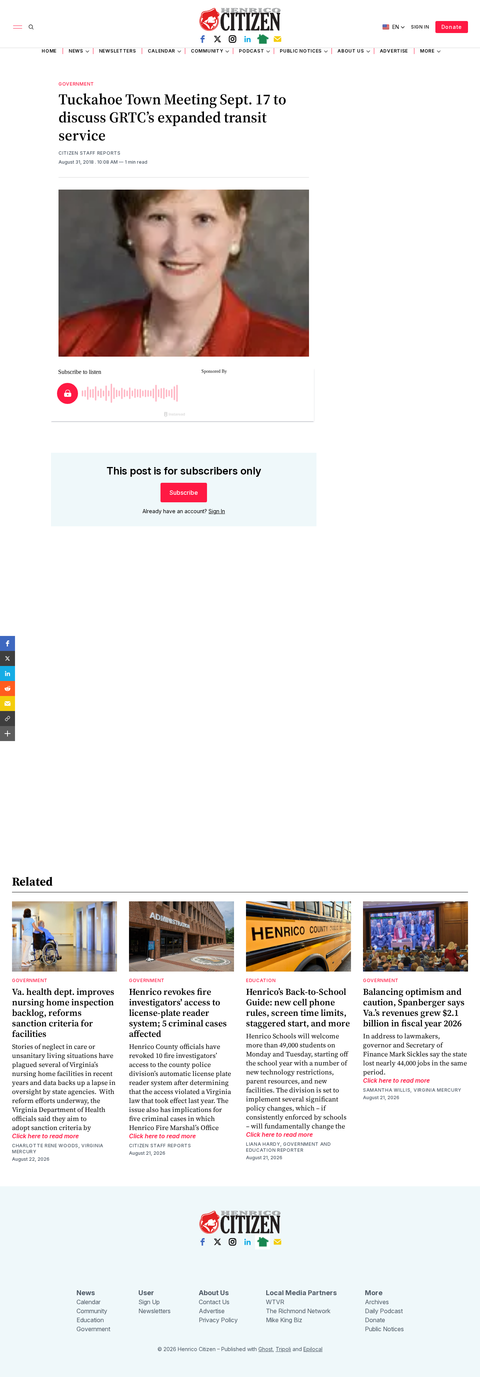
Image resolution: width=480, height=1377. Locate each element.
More (427, 51)
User (146, 1293)
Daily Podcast (384, 1311)
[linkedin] (247, 39)
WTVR (275, 1302)
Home (49, 51)
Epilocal (312, 1349)
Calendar (161, 51)
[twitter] (217, 39)
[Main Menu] (17, 27)
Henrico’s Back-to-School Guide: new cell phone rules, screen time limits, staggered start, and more (298, 1007)
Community (207, 51)
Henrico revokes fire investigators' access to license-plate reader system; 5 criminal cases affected (178, 1012)
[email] (277, 39)
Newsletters (117, 51)
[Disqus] (183, 640)
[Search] (31, 27)
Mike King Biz (284, 1320)
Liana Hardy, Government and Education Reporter (288, 1147)
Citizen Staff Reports (89, 153)
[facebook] (202, 39)
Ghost (265, 1349)
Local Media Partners (301, 1293)
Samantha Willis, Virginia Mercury (412, 1090)
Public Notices (301, 51)
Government (76, 84)
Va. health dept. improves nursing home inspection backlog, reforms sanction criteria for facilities (63, 1012)
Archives (377, 1302)
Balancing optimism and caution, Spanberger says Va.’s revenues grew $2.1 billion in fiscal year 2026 (414, 1007)
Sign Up (149, 1302)
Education (261, 980)
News (76, 51)
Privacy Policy (218, 1320)
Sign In (420, 27)
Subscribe (184, 492)
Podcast (251, 51)
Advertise (394, 51)
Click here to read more (45, 1136)
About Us (351, 51)
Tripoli (283, 1349)
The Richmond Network (298, 1311)
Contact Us (214, 1302)
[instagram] (232, 39)
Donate (451, 27)
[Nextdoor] (262, 39)
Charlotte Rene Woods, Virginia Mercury (58, 1148)
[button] (7, 643)
